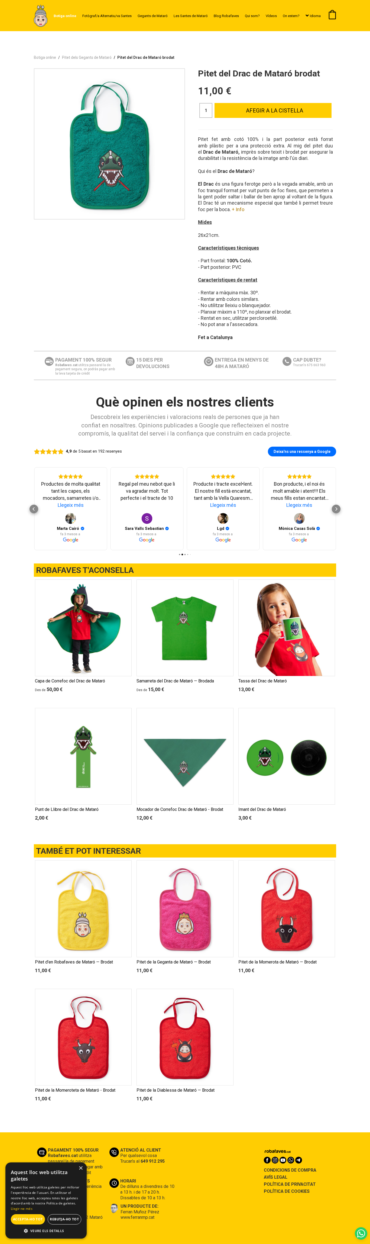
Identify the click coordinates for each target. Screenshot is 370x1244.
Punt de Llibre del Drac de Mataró (67, 809)
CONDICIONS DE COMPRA (290, 1170)
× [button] (81, 1168)
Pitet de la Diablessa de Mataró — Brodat (176, 1090)
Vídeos (271, 16)
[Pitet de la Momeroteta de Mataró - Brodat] (83, 1037)
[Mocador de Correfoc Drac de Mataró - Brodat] (185, 756)
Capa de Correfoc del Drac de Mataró (70, 681)
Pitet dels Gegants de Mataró (87, 57)
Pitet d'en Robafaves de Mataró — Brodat (74, 962)
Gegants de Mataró (153, 16)
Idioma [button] (315, 16)
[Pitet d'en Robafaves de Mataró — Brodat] (83, 909)
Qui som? (252, 16)
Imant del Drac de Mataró (262, 809)
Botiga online (45, 57)
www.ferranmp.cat (137, 1217)
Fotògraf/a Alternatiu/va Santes (107, 16)
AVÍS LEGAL (275, 1177)
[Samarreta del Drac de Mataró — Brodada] (185, 628)
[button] (46, 1230)
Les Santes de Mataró (191, 16)
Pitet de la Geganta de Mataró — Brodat (174, 962)
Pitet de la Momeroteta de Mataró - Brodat (75, 1090)
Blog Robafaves (226, 16)
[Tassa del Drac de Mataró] (287, 628)
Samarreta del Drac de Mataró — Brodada (175, 681)
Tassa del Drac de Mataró (262, 681)
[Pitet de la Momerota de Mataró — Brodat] (287, 909)
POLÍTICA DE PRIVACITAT (290, 1184)
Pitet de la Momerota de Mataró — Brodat (277, 962)
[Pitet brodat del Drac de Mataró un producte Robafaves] (109, 144)
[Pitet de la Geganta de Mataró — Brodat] (185, 909)
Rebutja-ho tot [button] (64, 1219)
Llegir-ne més (22, 1208)
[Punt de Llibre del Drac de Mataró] (83, 756)
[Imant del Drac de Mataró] (287, 756)
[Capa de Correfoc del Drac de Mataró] (83, 628)
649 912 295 (153, 1161)
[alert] (46, 1200)
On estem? (291, 16)
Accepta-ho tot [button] (28, 1219)
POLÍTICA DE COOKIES (287, 1191)
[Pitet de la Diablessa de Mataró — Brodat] (185, 1037)
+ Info (238, 209)
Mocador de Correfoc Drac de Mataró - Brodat (180, 809)
